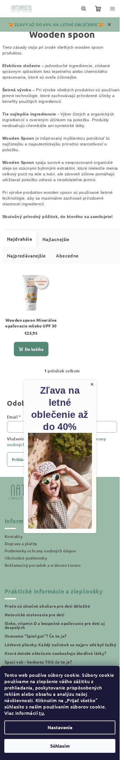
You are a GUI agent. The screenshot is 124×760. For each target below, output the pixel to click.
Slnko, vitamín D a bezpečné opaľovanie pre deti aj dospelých (55, 625)
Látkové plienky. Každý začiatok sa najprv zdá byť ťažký (60, 645)
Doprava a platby (21, 543)
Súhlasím (60, 746)
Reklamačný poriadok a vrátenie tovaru (43, 565)
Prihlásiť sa (22, 459)
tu (41, 713)
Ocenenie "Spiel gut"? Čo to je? (35, 636)
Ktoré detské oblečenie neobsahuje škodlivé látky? (55, 653)
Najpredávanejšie (26, 255)
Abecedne (67, 255)
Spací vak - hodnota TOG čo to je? (38, 662)
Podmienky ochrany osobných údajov (40, 551)
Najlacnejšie (55, 239)
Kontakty (13, 536)
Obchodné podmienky (26, 558)
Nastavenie (60, 727)
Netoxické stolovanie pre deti (35, 615)
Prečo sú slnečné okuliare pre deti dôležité (47, 606)
